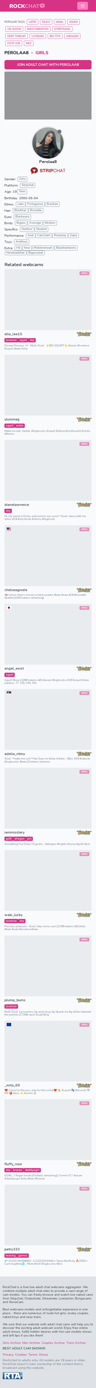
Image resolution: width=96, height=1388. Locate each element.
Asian (73, 22)
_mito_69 (12, 1085)
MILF (28, 43)
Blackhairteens (66, 248)
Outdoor (27, 229)
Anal (59, 22)
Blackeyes (22, 217)
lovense (11, 340)
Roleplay (60, 235)
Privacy (8, 1354)
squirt (23, 340)
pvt (29, 839)
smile (19, 426)
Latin (32, 22)
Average (35, 223)
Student (41, 229)
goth (9, 839)
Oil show (14, 29)
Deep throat (16, 36)
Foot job (13, 43)
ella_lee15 (13, 334)
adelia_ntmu (14, 754)
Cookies (21, 1354)
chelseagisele (15, 590)
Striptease (62, 29)
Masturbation (37, 29)
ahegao (20, 839)
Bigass (21, 223)
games (22, 1256)
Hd (18, 248)
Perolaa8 (48, 161)
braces (17, 1170)
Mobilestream (43, 248)
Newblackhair (15, 253)
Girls (41, 53)
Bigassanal (35, 253)
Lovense (38, 36)
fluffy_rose (13, 1164)
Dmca (43, 1354)
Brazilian (52, 204)
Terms (33, 1354)
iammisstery (14, 832)
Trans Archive (76, 1343)
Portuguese (35, 204)
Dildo (46, 22)
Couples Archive (53, 1343)
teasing (11, 1256)
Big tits (55, 36)
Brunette (36, 210)
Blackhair (20, 210)
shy (32, 340)
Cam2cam (43, 235)
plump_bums (14, 1000)
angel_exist (14, 668)
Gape (73, 235)
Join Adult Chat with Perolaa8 (48, 64)
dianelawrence (16, 505)
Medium (50, 223)
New (27, 248)
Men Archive (31, 1343)
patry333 (12, 1249)
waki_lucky (13, 915)
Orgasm (72, 36)
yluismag (11, 419)
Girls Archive (12, 1343)
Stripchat (27, 185)
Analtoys (22, 242)
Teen (22, 191)
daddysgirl (32, 1170)
